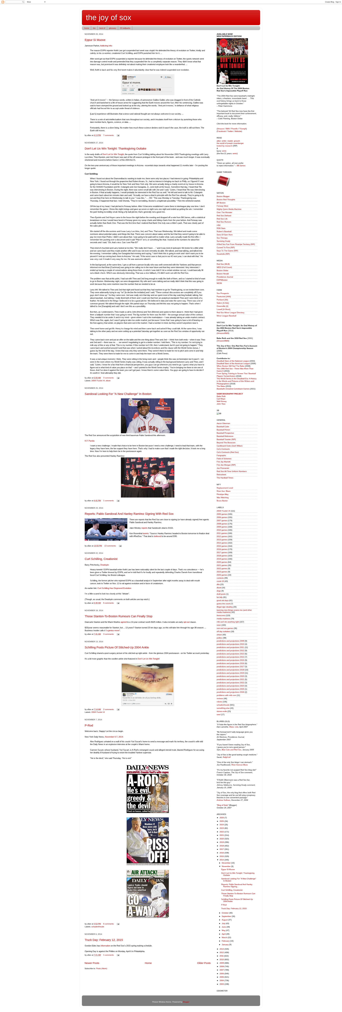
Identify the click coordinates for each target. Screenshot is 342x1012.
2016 (222, 853)
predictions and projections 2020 (230, 676)
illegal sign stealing (225, 607)
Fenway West (222, 206)
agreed (124, 622)
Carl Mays (221, 399)
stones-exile (222, 711)
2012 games (222, 536)
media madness (223, 619)
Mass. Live (233, 727)
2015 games (222, 546)
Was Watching (223, 498)
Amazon (220, 129)
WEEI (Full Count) (224, 267)
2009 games (222, 527)
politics (219, 638)
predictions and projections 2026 (230, 692)
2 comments (108, 709)
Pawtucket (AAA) (224, 297)
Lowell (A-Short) (223, 309)
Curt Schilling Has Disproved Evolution (114, 588)
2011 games (222, 533)
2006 (222, 974)
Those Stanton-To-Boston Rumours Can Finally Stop (118, 616)
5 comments (108, 603)
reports (144, 528)
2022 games (222, 569)
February (226, 941)
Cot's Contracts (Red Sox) (228, 452)
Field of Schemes (224, 459)
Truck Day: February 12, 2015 (104, 940)
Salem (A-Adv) (223, 303)
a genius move (112, 630)
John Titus (221, 404)
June (224, 927)
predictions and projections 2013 (230, 654)
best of (102, 28)
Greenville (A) (222, 306)
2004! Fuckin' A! (98, 381)
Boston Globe (222, 271)
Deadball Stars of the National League (233, 361)
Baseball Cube (223, 427)
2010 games (222, 530)
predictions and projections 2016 (230, 663)
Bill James (241, 166)
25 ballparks (125, 28)
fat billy (220, 597)
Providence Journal (225, 277)
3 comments (108, 378)
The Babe (221, 386)
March (225, 937)
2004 (222, 981)
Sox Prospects (223, 293)
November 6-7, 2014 (114, 737)
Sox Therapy (222, 238)
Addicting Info (106, 46)
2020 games (222, 562)
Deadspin (104, 565)
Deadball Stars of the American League (233, 364)
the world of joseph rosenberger (230, 143)
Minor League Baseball (226, 316)
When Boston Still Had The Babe (230, 366)
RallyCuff (226, 757)
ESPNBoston (222, 280)
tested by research (224, 146)
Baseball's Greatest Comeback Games (233, 389)
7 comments (108, 135)
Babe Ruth (221, 396)
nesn (219, 625)
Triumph (242, 129)
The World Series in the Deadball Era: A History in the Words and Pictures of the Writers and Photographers (236, 381)
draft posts (221, 594)
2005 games (222, 514)
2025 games (222, 575)
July (224, 923)
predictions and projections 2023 (230, 686)
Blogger (186, 1002)
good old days (223, 600)
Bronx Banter (222, 501)
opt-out (186, 622)
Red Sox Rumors (224, 222)
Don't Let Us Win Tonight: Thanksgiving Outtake (115, 148)
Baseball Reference (225, 436)
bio (94, 28)
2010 (222, 960)
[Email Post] (117, 135)
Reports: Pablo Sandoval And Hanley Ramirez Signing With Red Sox (129, 513)
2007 (222, 970)
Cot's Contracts (223, 449)
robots (219, 702)
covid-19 (220, 581)
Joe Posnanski (223, 468)
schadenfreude (97, 927)
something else (223, 708)
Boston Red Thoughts (226, 200)
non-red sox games (225, 628)
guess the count (223, 604)
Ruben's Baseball (224, 232)
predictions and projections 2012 (230, 651)
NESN (219, 283)
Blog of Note (222, 805)
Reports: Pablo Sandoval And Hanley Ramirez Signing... (236, 885)
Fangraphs (221, 455)
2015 (222, 856)
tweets (146, 533)
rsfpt (218, 225)
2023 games (222, 572)
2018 (222, 846)
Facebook (221, 131)
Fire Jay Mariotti (223, 462)
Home (148, 963)
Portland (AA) (222, 300)
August (225, 920)
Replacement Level (225, 488)
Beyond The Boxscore (226, 443)
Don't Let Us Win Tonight (113, 154)
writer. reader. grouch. (231, 141)
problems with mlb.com (226, 695)
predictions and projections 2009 (230, 641)
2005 (222, 977)
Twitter (230, 131)
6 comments (108, 924)
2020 (222, 839)
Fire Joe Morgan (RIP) (226, 465)
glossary (112, 28)
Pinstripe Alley (222, 494)
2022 (222, 832)
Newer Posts (92, 963)
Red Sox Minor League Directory (230, 313)
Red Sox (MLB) (223, 264)
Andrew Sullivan (223, 800)
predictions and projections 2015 (230, 660)
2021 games (222, 565)
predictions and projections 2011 (230, 647)
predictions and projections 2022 (230, 683)
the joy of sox (108, 17)
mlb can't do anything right (228, 622)
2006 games (222, 517)
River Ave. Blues (223, 491)
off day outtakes (223, 631)
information (105, 946)
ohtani (219, 635)
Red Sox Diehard (224, 216)
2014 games (222, 543)
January (225, 945)
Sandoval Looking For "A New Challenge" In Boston (118, 394)
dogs (219, 591)
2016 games (222, 549)
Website (238, 131)
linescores (221, 615)
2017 (222, 849)
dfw (218, 584)
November (226, 866)
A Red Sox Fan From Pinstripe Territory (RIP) (236, 244)
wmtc (224, 151)
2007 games (222, 521)
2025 (222, 821)
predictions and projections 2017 (230, 667)
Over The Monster (224, 212)
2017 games (222, 553)
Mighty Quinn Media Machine (229, 209)
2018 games (222, 556)
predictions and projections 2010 (230, 644)
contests (220, 578)
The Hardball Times (225, 478)
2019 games (222, 559)
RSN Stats (221, 228)
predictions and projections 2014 (230, 657)
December (226, 863)
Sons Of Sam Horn (225, 235)
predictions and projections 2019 (230, 673)
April (224, 934)
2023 (222, 828)
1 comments (108, 501)
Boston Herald (223, 274)
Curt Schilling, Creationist (101, 559)
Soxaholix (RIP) (223, 254)
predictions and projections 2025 (230, 689)
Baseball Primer (223, 430)
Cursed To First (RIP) (226, 248)
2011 (222, 956)
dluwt (108, 381)
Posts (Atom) (101, 969)
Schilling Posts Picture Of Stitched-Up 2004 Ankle (117, 647)
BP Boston (221, 203)
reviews (220, 699)
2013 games (222, 540)
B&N (228, 129)
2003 (222, 984)
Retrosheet (221, 475)
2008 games (222, 524)
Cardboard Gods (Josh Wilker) (229, 446)
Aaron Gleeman (223, 423)
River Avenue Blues (239, 765)
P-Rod (89, 725)
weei (219, 715)
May (224, 930)
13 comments (110, 546)
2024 (222, 825)
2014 (222, 860)
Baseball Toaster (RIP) (226, 439)
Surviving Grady (223, 241)
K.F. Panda (89, 441)
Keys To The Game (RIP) (227, 251)
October (225, 913)
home (86, 28)
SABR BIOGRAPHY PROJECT (230, 394)
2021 (222, 835)
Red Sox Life (222, 219)
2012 (222, 952)
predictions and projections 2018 (230, 670)
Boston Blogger (223, 196)
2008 (222, 966)
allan (219, 141)
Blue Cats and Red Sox (231, 750)
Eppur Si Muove (95, 40)
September (227, 916)
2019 (222, 842)
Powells (234, 129)
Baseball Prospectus (225, 433)
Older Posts (204, 963)
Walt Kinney (222, 401)
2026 (222, 818)
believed (157, 536)
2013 (222, 949)
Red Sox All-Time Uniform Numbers (232, 471)
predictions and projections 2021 (230, 679)
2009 (222, 963)
